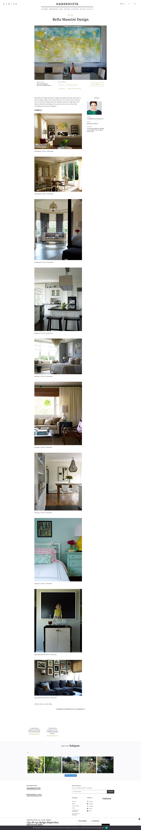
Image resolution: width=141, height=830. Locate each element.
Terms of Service (75, 805)
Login (134, 3)
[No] (139, 828)
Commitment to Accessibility (75, 811)
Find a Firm (67, 9)
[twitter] (14, 4)
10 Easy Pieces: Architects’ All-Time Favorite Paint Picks (34, 730)
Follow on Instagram (71, 775)
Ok (106, 827)
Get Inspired (44, 9)
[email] (16, 4)
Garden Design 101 (53, 9)
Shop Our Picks (75, 9)
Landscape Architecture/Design (74, 88)
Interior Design (62, 88)
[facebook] (11, 4)
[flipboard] (4, 4)
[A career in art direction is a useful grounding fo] (105, 765)
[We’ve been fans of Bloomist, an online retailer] (35, 765)
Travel (61, 9)
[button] (122, 4)
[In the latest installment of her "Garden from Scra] (70, 765)
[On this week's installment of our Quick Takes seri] (88, 765)
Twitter (90, 808)
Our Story (82, 9)
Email (90, 810)
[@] (31, 753)
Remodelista (90, 9)
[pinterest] (6, 4)
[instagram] (9, 4)
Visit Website (96, 84)
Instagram (91, 803)
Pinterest (91, 801)
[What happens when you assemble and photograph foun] (53, 765)
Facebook (91, 806)
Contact (74, 803)
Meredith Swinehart (35, 734)
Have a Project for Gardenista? (76, 814)
